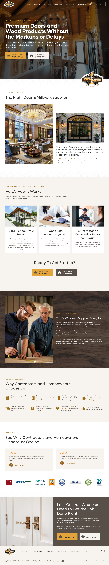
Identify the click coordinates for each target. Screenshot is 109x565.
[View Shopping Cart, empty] (90, 4)
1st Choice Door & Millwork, (66, 159)
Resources (70, 4)
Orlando (72, 406)
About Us (37, 4)
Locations (58, 4)
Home (29, 4)
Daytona (64, 408)
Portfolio (47, 4)
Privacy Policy (101, 561)
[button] (62, 4)
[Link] (15, 55)
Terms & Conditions (88, 561)
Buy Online (82, 4)
